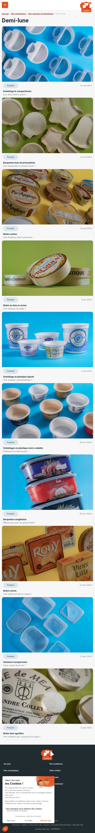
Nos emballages (18, 13)
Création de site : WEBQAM (47, 829)
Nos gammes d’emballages (40, 13)
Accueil (5, 13)
